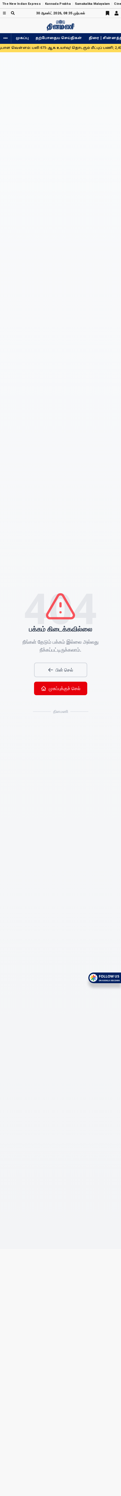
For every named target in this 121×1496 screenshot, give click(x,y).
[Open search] (13, 13)
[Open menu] (4, 13)
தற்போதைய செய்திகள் (58, 38)
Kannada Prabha (58, 4)
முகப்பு (22, 38)
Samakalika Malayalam (92, 4)
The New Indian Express (21, 4)
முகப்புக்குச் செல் (64, 688)
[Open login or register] (116, 13)
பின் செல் (64, 670)
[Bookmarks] (107, 13)
